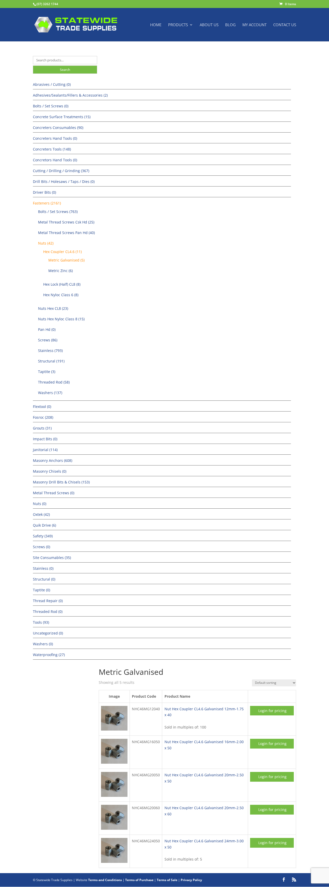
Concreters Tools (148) (52, 149)
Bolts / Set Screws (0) (50, 106)
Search (65, 69)
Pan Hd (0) (47, 329)
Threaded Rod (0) (47, 611)
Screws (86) (47, 340)
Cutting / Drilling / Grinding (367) (61, 170)
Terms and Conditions (105, 880)
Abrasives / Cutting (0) (52, 84)
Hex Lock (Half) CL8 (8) (61, 284)
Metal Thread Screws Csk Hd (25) (66, 222)
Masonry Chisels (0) (49, 471)
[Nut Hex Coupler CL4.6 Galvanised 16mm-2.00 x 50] (114, 762)
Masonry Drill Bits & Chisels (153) (61, 482)
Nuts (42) (45, 243)
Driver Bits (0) (44, 192)
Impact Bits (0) (45, 438)
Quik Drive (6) (44, 525)
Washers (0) (43, 643)
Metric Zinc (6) (60, 270)
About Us (209, 25)
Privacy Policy (191, 880)
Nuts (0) (39, 503)
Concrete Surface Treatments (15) (61, 116)
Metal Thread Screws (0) (53, 492)
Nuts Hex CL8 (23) (53, 308)
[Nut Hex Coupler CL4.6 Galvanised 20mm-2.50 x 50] (114, 795)
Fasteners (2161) (47, 203)
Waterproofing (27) (49, 654)
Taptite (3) (46, 371)
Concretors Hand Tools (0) (55, 159)
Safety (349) (43, 536)
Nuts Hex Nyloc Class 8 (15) (61, 318)
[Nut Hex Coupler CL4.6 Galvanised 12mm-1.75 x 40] (114, 729)
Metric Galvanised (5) (66, 260)
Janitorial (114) (45, 449)
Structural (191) (51, 361)
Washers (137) (50, 392)
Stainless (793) (50, 350)
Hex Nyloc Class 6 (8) (60, 294)
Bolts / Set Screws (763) (58, 211)
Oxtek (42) (41, 514)
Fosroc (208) (43, 417)
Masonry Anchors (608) (52, 460)
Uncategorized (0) (48, 633)
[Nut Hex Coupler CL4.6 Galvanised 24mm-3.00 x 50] (114, 861)
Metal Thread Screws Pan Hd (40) (66, 232)
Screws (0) (41, 546)
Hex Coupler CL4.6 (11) (62, 251)
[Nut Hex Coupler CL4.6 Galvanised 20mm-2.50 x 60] (114, 828)
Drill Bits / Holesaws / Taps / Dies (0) (64, 181)
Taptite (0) (41, 589)
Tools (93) (41, 622)
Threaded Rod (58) (54, 382)
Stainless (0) (43, 568)
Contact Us (284, 25)
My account (254, 25)
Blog (230, 25)
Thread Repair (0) (48, 600)
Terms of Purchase (139, 880)
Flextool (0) (42, 406)
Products (178, 25)
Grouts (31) (42, 428)
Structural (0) (44, 579)
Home (155, 25)
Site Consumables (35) (52, 557)
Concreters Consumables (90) (58, 127)
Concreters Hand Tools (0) (55, 138)
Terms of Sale (167, 880)
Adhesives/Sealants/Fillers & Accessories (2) (70, 95)
